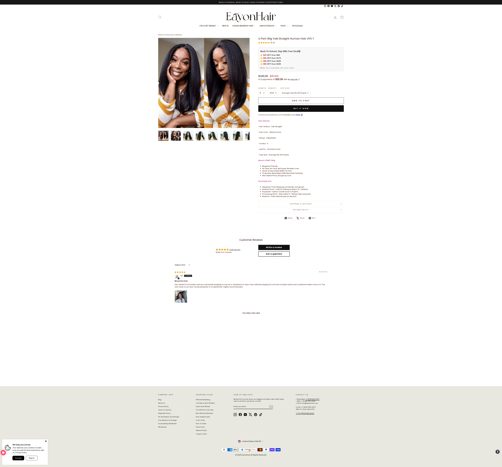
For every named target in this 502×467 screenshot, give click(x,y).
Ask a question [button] (274, 253)
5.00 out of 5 (235, 249)
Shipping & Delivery (301, 204)
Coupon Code (201, 434)
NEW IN (225, 25)
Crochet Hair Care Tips (204, 410)
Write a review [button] (274, 247)
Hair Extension (267, 25)
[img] (180, 272)
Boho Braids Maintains (204, 413)
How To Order (201, 424)
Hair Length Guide (203, 417)
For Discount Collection (173, 35)
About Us (161, 403)
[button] (264, 42)
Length (262, 88)
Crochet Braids (207, 25)
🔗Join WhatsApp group (305, 413)
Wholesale (297, 25)
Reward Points (201, 430)
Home (160, 35)
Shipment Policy (164, 413)
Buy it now (301, 108)
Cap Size (285, 88)
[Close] (46, 441)
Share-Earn (200, 427)
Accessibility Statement (167, 424)
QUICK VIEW (180, 362)
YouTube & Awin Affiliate (205, 403)
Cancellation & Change (167, 420)
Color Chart (200, 420)
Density (272, 88)
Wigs (283, 25)
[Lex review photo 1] (181, 296)
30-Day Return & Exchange (168, 417)
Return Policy (301, 210)
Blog (159, 400)
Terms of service (164, 410)
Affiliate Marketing (203, 400)
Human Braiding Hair (243, 25)
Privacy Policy (163, 406)
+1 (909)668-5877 (313, 399)
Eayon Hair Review (203, 406)
